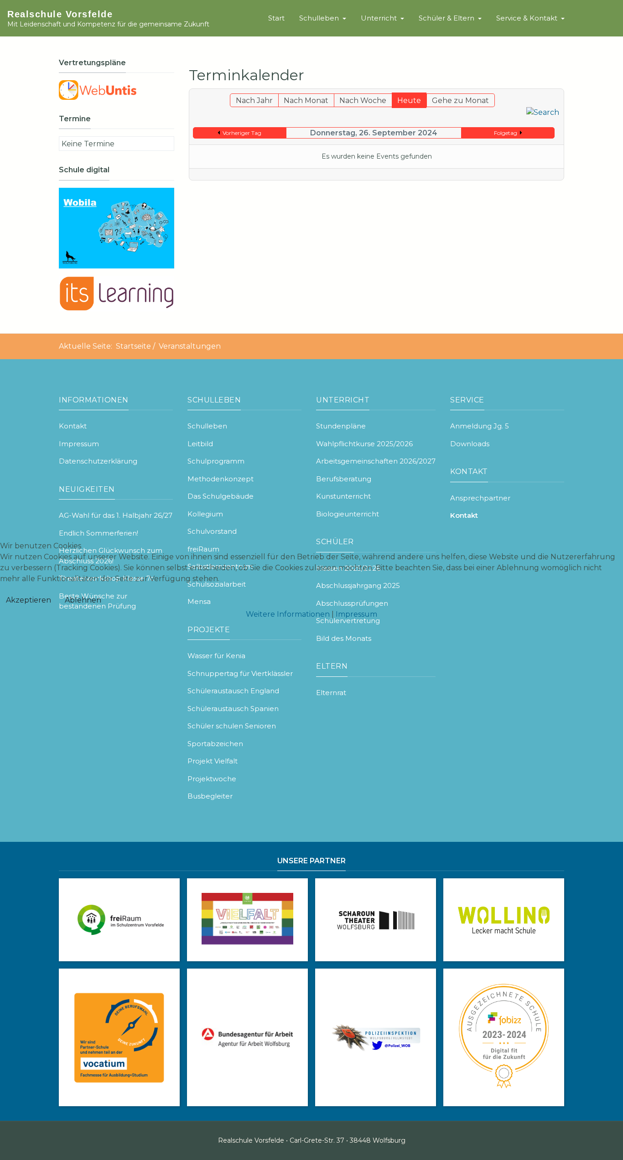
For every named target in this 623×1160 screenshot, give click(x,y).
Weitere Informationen (288, 614)
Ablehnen (83, 600)
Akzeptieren (28, 600)
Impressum (356, 614)
